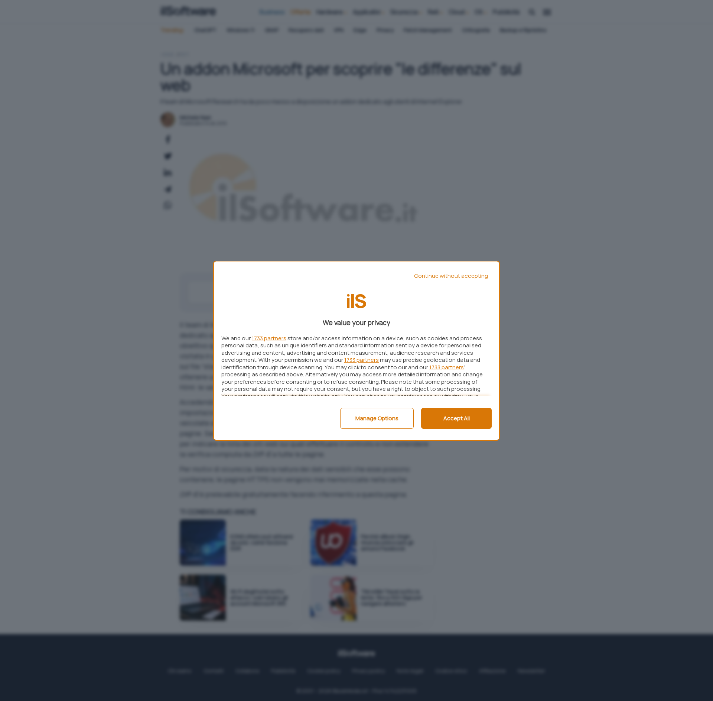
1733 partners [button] (269, 338)
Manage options (376, 418)
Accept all (456, 418)
